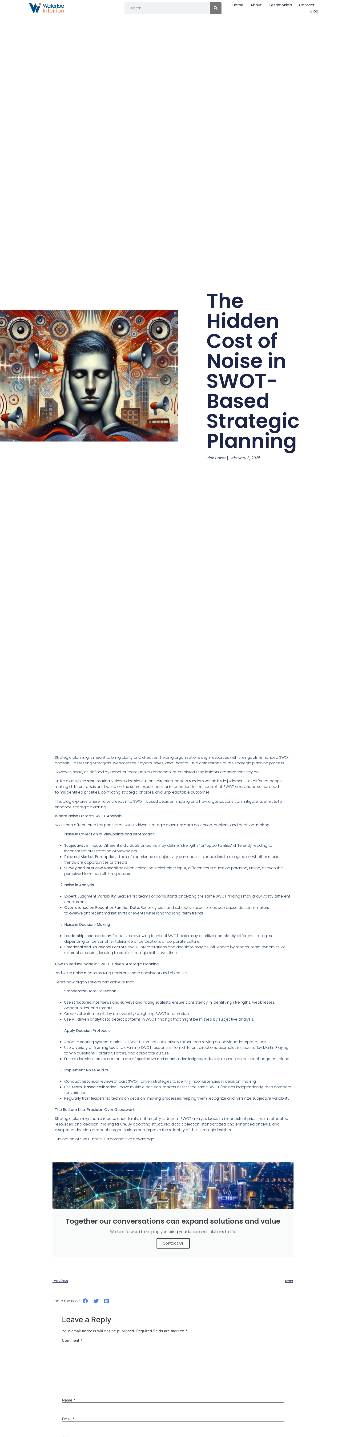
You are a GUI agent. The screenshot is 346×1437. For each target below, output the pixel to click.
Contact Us (173, 1243)
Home (237, 5)
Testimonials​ (280, 5)
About (256, 5)
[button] (85, 1301)
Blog (314, 11)
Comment (72, 1340)
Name (68, 1400)
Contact (307, 5)
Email (68, 1419)
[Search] (215, 8)
